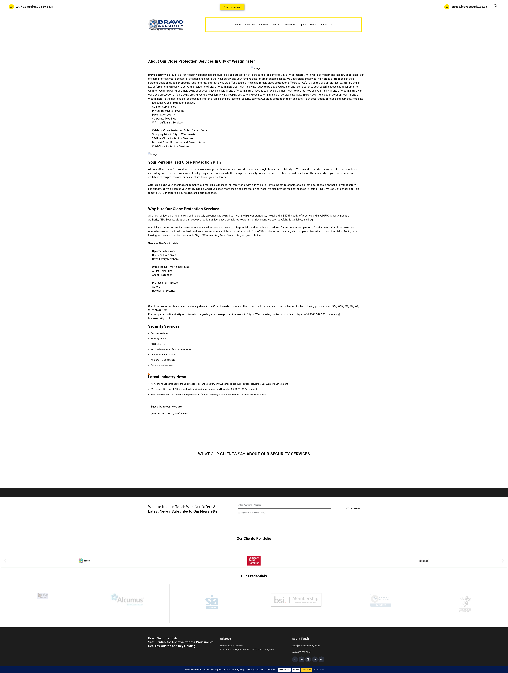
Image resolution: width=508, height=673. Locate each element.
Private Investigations (162, 365)
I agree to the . (253, 513)
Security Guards (159, 338)
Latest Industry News (167, 377)
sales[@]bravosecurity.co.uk (306, 645)
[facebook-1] (295, 659)
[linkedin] (321, 659)
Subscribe (355, 508)
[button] (5, 560)
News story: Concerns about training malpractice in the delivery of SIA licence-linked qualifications (201, 383)
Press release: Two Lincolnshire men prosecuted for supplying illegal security (190, 394)
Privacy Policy (259, 513)
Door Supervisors (159, 333)
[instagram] (308, 659)
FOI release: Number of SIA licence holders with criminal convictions (185, 389)
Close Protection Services (164, 354)
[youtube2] (315, 659)
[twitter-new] (302, 659)
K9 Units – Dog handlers (163, 360)
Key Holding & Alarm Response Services (171, 349)
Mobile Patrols (158, 344)
